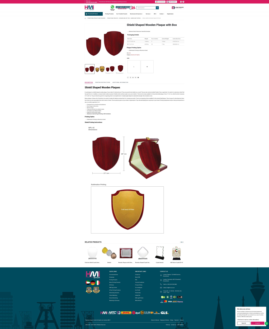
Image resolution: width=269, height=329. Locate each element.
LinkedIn (133, 77)
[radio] (134, 66)
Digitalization (170, 13)
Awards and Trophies (135, 54)
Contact (161, 13)
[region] (250, 316)
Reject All (244, 323)
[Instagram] (181, 2)
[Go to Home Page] (85, 18)
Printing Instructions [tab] (102, 82)
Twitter (130, 77)
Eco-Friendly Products (121, 13)
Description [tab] (89, 82)
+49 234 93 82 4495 (91, 2)
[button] (85, 43)
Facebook (128, 77)
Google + (135, 77)
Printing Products (109, 13)
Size (128, 58)
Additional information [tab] (120, 82)
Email (138, 77)
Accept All (257, 323)
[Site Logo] (92, 7)
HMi (155, 13)
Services (148, 13)
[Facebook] (183, 2)
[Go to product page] (92, 253)
